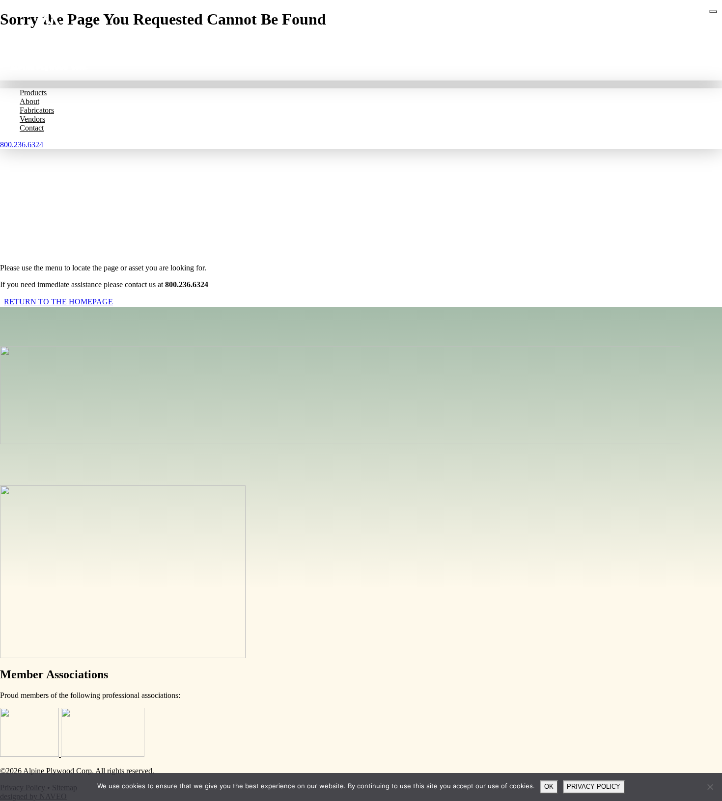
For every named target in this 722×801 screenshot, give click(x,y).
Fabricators (37, 110)
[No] (710, 787)
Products (33, 92)
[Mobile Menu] (713, 11)
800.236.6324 (21, 144)
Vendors (32, 119)
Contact (32, 128)
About (29, 101)
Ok (549, 786)
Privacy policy (593, 786)
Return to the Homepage (58, 301)
